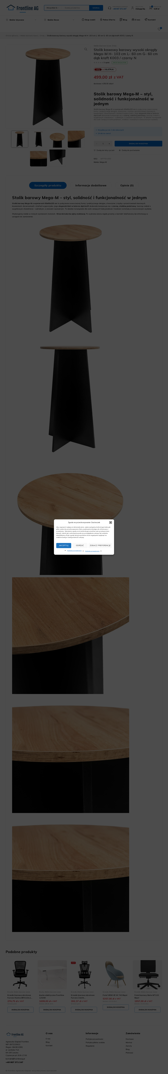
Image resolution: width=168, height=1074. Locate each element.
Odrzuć (80, 545)
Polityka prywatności (74, 550)
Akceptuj (63, 545)
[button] (110, 522)
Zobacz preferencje (100, 545)
